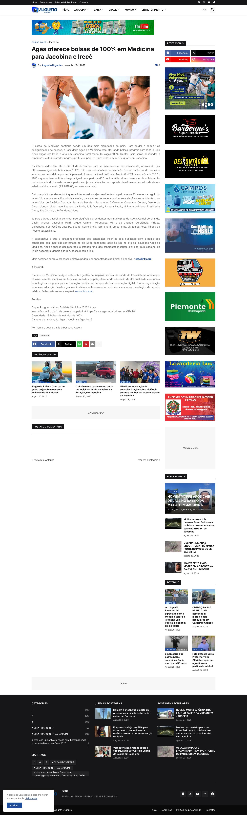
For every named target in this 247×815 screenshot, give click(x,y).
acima (123, 683)
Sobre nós (166, 809)
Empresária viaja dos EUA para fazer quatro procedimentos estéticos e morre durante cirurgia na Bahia (132, 732)
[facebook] (199, 2)
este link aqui (143, 259)
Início (34, 2)
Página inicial (39, 42)
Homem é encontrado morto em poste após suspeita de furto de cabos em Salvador (131, 712)
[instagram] (205, 794)
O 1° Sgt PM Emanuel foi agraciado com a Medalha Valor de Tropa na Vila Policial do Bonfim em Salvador (175, 616)
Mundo (129, 9)
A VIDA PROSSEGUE (61, 728)
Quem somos (46, 2)
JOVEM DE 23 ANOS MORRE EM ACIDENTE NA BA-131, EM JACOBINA (198, 566)
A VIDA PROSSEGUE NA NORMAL (61, 734)
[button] (204, 9)
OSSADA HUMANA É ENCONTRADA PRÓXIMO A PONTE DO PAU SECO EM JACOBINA (199, 547)
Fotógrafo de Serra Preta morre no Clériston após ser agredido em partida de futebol (203, 660)
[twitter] (204, 2)
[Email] (92, 344)
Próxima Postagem (147, 459)
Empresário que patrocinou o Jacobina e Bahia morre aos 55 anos (176, 658)
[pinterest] (214, 2)
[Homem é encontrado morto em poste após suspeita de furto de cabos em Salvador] (103, 713)
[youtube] (209, 2)
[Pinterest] (86, 344)
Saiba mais (31, 798)
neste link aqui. (84, 291)
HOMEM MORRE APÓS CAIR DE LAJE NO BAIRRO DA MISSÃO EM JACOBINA (194, 712)
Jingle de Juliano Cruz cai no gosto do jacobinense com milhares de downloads (48, 389)
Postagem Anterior (43, 459)
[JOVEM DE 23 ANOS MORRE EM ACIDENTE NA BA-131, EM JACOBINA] (173, 567)
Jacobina (80, 9)
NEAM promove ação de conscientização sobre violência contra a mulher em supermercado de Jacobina (140, 391)
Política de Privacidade (65, 2)
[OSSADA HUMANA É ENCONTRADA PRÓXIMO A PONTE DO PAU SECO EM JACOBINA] (173, 546)
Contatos (83, 2)
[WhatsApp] (79, 344)
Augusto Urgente (62, 809)
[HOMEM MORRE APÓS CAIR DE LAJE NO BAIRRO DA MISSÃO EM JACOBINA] (165, 713)
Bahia (97, 9)
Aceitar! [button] (14, 805)
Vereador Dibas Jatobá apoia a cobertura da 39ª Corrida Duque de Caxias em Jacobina (131, 750)
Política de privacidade (188, 809)
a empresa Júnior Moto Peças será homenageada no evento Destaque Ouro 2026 (60, 743)
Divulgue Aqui (95, 412)
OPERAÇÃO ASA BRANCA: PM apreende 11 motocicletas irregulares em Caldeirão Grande (202, 615)
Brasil (113, 9)
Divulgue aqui (190, 448)
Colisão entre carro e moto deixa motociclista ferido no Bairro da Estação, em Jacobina (94, 389)
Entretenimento (152, 9)
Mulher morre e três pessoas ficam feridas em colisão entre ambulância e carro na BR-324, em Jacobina (199, 525)
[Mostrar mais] (99, 344)
